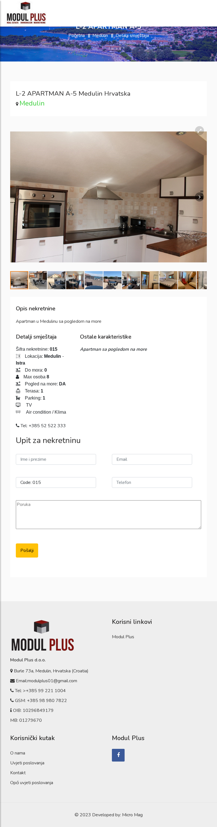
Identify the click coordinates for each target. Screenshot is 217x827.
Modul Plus (123, 637)
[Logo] (25, 13)
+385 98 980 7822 (47, 700)
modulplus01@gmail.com (52, 681)
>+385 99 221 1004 (44, 691)
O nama (17, 753)
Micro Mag (132, 815)
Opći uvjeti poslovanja (31, 783)
